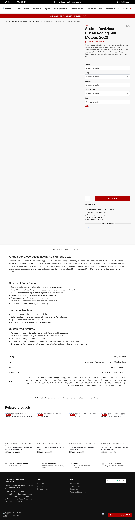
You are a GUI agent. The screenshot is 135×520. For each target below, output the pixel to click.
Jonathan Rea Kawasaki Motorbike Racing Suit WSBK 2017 (18, 448)
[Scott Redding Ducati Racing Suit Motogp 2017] (127, 26)
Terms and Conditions (78, 492)
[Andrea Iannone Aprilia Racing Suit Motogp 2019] (129, 26)
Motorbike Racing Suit (19, 21)
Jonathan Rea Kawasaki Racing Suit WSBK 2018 (83, 448)
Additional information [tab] (74, 250)
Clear (86, 106)
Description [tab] (57, 250)
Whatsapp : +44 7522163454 (15, 2)
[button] (127, 9)
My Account (74, 483)
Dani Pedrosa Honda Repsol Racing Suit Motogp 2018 (114, 448)
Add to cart (112, 198)
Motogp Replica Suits (36, 21)
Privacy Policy (42, 489)
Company (41, 483)
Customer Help (75, 486)
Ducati (96, 398)
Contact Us (74, 489)
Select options (19, 456)
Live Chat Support (123, 2)
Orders (40, 486)
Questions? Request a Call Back (120, 515)
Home (8, 21)
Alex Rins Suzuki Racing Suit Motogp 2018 (51, 448)
